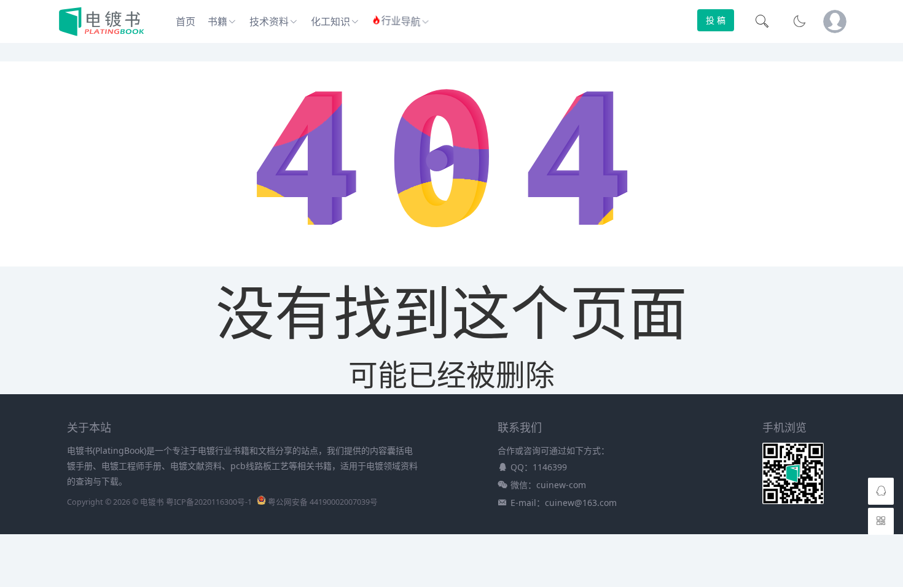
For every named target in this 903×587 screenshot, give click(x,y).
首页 (185, 21)
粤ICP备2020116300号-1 (209, 502)
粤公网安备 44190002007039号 (323, 502)
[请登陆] (835, 21)
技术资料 (269, 21)
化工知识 (330, 21)
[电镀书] (101, 33)
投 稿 (715, 20)
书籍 (217, 21)
